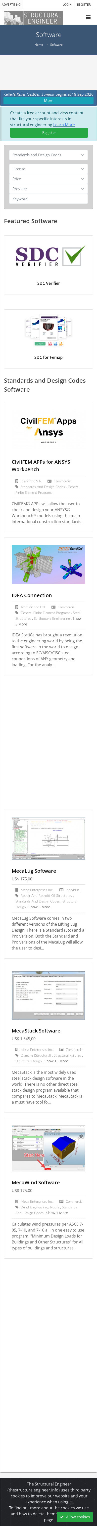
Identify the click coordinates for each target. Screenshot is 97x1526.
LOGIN (67, 4)
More (48, 100)
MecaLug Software (34, 870)
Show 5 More (39, 907)
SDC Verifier (48, 283)
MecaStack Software (36, 1030)
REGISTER (84, 4)
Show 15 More (56, 1061)
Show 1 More (57, 1212)
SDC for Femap (48, 357)
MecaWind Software (36, 1182)
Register (49, 132)
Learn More (64, 124)
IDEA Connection (32, 595)
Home (39, 44)
